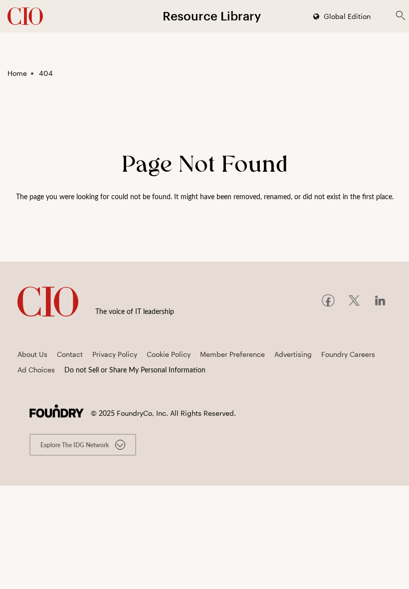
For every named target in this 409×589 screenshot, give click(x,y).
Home (17, 73)
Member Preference (232, 354)
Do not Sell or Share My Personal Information (134, 369)
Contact (70, 354)
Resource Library (212, 15)
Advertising (293, 354)
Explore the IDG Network (75, 445)
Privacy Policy (114, 354)
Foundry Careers (348, 354)
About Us (32, 354)
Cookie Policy (169, 354)
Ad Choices (36, 369)
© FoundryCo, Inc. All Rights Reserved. (163, 413)
